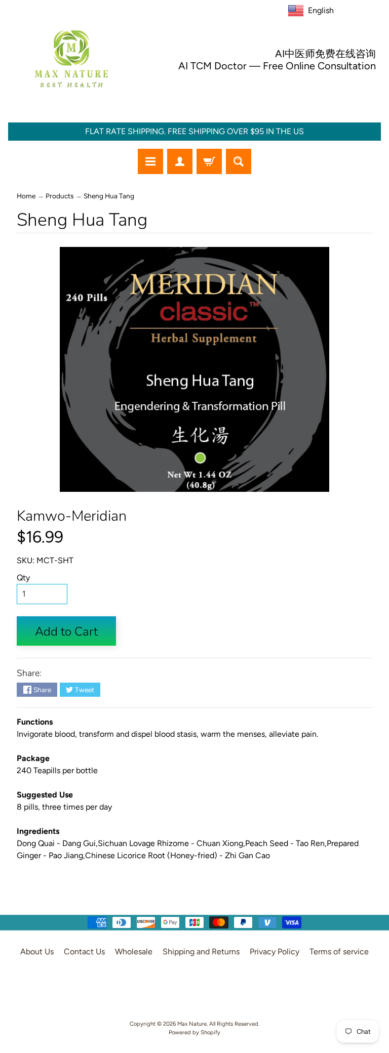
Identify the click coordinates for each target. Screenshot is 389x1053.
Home (26, 196)
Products (59, 196)
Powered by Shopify (194, 1032)
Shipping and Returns (201, 951)
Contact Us (84, 951)
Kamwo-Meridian (72, 516)
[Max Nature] (71, 58)
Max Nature (192, 1023)
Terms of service (339, 951)
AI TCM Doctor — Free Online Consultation (277, 66)
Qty (23, 577)
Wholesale (133, 951)
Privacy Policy (274, 951)
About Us (37, 951)
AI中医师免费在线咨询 (325, 54)
